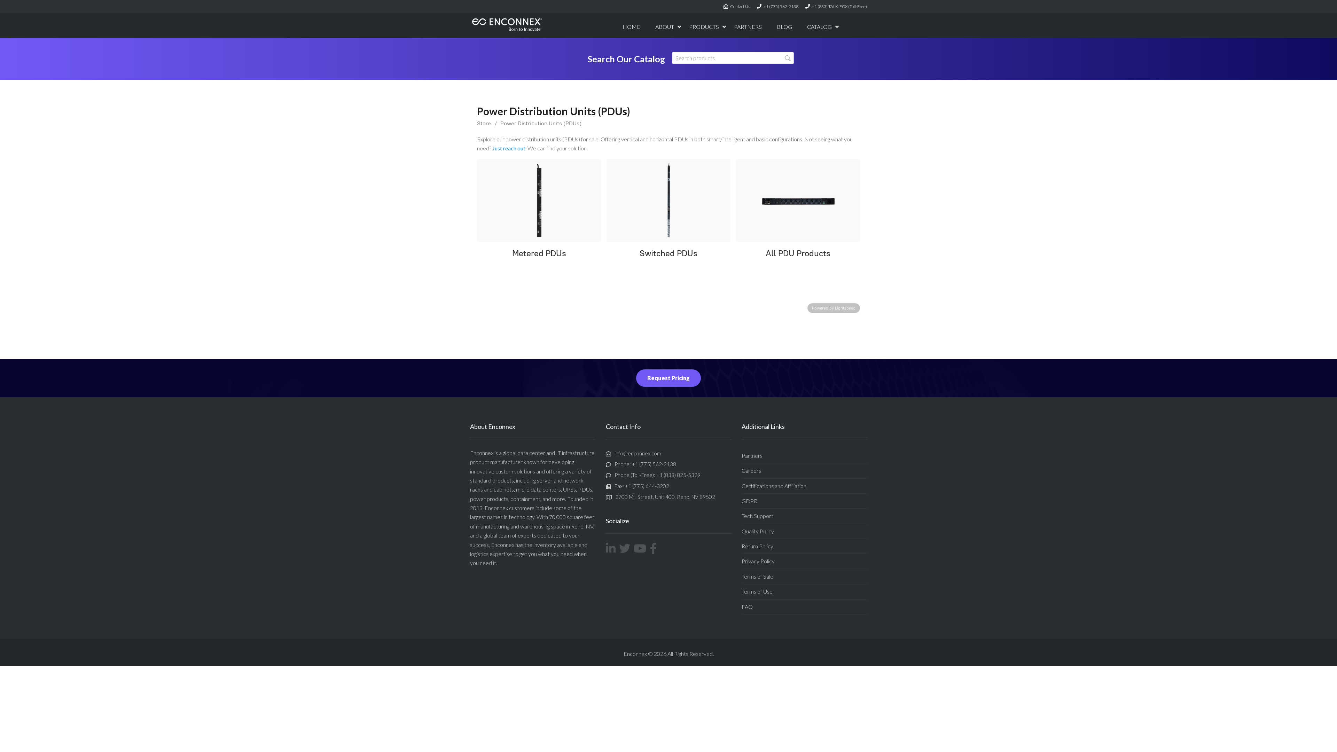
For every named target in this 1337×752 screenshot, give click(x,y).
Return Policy (757, 546)
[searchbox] (733, 58)
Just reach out (508, 148)
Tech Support (757, 515)
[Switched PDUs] (668, 200)
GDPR (749, 501)
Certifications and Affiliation (774, 486)
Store (484, 123)
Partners (752, 455)
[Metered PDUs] (539, 200)
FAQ (747, 606)
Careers (751, 470)
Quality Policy (758, 531)
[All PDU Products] (798, 200)
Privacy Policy (758, 561)
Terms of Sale (757, 576)
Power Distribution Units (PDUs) (540, 123)
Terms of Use (757, 591)
